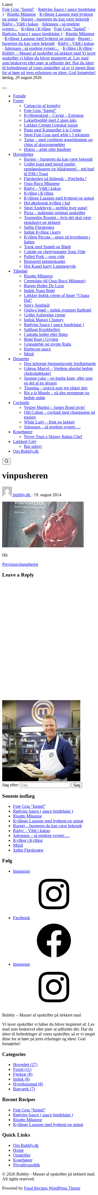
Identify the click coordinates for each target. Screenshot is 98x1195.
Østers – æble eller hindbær (47, 149)
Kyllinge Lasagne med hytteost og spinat (40, 38)
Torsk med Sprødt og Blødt (47, 246)
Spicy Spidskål (37, 305)
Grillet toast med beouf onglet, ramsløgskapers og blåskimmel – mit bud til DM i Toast (59, 169)
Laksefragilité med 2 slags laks (50, 120)
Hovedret (25, 1064)
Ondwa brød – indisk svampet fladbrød (57, 310)
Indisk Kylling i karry (42, 232)
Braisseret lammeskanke (44, 261)
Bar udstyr (33, 446)
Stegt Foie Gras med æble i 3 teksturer (57, 135)
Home (18, 1150)
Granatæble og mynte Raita (47, 344)
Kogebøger (22, 431)
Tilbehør (20, 271)
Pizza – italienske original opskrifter (54, 212)
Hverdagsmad (28, 1084)
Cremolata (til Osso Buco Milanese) (54, 281)
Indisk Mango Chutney (44, 319)
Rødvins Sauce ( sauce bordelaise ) (32, 33)
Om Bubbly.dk (26, 451)
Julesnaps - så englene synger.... (32, 48)
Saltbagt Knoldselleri (42, 329)
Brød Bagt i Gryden (41, 339)
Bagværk (24, 1089)
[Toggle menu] (4, 88)
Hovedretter (23, 154)
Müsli (29, 354)
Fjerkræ (22, 1074)
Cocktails (21, 402)
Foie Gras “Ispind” (40, 110)
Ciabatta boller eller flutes (46, 334)
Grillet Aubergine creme (44, 315)
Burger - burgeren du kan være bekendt (55, 19)
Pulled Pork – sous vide (44, 256)
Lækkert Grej (24, 441)
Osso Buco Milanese (42, 183)
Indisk (21, 1079)
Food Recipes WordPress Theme (52, 1188)
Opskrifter (21, 1155)
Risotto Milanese (21, 14)
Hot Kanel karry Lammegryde (50, 266)
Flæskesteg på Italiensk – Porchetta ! (55, 178)
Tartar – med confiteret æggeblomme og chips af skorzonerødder (58, 142)
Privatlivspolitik (26, 1165)
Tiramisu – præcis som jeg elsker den (55, 388)
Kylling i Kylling (36, 29)
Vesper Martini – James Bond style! (54, 407)
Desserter (21, 358)
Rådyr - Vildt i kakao (20, 24)
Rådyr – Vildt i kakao (42, 188)
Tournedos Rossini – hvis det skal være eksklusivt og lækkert (57, 220)
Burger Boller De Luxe (44, 285)
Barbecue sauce (37, 349)
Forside (19, 96)
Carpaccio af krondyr (42, 105)
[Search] (6, 461)
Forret (18, 100)
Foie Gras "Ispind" (18, 9)
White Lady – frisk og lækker (49, 422)
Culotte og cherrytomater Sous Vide (54, 251)
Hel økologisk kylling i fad (47, 203)
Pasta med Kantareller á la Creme (52, 130)
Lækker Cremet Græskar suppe (51, 125)
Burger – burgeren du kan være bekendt (58, 159)
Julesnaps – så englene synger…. (52, 427)
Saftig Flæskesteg (39, 227)
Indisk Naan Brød (39, 290)
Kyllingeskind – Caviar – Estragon (54, 115)
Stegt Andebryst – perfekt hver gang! (55, 208)
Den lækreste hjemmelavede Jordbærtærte (60, 363)
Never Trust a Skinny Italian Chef (53, 436)
